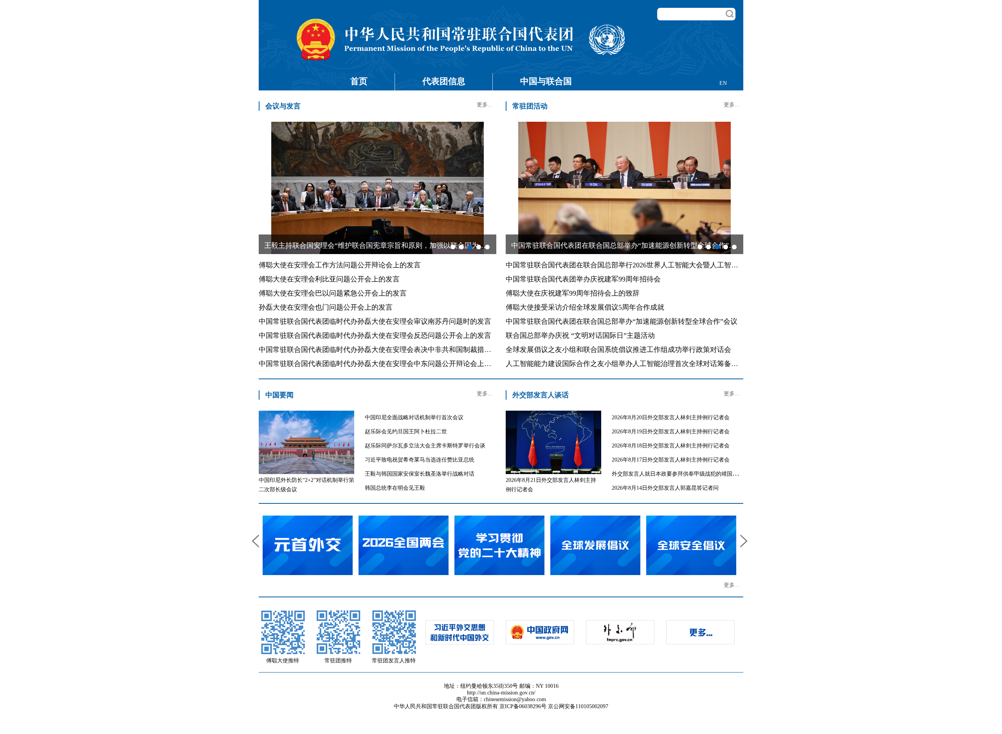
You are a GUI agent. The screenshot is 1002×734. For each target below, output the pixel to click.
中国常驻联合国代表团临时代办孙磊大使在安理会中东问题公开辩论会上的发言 (382, 364)
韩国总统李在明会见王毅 (395, 488)
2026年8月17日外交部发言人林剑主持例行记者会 (671, 460)
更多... (484, 105)
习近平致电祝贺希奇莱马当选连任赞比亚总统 (419, 460)
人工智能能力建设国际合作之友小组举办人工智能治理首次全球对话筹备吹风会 (629, 364)
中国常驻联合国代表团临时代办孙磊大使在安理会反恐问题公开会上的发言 (375, 335)
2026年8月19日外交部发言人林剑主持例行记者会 (671, 432)
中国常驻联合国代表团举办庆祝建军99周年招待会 (583, 279)
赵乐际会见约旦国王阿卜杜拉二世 (406, 432)
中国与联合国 (546, 81)
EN (723, 83)
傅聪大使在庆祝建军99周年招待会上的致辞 (573, 293)
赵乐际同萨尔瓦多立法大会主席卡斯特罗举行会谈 (425, 446)
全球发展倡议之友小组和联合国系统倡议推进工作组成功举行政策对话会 (618, 349)
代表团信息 (443, 81)
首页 (359, 81)
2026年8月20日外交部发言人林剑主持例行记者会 (671, 417)
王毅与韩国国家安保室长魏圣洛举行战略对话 (419, 474)
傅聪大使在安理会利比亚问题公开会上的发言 (329, 279)
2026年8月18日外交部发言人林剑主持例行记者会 (671, 446)
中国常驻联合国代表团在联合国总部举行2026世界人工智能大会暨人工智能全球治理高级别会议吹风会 (664, 265)
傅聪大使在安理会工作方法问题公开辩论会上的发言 (340, 265)
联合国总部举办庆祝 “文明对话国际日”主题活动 (580, 335)
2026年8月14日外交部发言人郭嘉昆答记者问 (665, 488)
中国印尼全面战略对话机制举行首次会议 (414, 417)
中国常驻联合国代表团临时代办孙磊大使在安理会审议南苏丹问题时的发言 (375, 321)
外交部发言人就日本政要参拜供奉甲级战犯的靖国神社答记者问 (688, 474)
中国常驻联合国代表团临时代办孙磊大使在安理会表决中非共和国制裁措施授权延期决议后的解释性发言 (421, 349)
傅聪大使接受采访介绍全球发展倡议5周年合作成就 (585, 307)
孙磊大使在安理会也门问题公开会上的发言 (326, 307)
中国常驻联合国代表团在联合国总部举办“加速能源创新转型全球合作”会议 (621, 321)
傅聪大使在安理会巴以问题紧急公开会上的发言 (333, 293)
